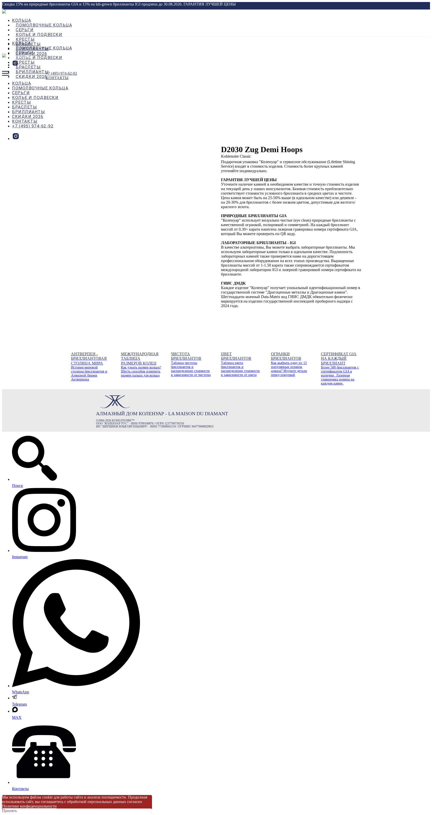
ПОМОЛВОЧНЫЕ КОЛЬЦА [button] (44, 25)
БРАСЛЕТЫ (28, 67)
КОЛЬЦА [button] (21, 20)
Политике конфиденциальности (29, 806)
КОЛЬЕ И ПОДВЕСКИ (39, 34)
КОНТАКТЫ (25, 121)
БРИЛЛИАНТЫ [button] (32, 71)
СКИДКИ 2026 (31, 76)
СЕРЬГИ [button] (25, 29)
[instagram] (15, 65)
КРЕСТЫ (25, 39)
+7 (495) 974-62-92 (33, 126)
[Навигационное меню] (5, 73)
